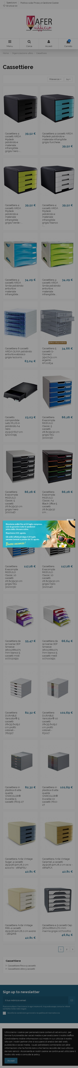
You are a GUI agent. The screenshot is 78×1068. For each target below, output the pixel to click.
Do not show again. (70, 519)
